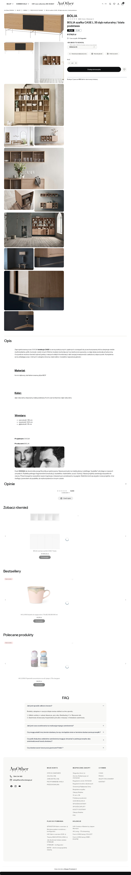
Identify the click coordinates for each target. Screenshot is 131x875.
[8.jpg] (34, 230)
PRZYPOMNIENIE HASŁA (55, 782)
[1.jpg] (49, 62)
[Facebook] (11, 786)
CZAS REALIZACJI (79, 801)
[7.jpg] (49, 201)
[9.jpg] (19, 259)
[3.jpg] (19, 137)
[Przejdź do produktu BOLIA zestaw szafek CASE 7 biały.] (45, 531)
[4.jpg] (49, 136)
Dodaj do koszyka (94, 69)
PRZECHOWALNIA (53, 784)
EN (106, 3)
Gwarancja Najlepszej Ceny (82, 787)
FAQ (74, 815)
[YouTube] (19, 786)
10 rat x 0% (76, 795)
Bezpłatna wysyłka (79, 789)
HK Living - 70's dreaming (81, 831)
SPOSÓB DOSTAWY (79, 804)
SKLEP (18, 10)
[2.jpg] (34, 105)
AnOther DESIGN (9, 10)
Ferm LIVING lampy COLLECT (82, 834)
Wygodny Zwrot (78, 773)
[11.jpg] (34, 290)
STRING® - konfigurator (55, 845)
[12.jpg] (19, 321)
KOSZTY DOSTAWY (79, 809)
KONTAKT (102, 782)
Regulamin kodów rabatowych (83, 784)
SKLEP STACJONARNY (106, 779)
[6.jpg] (19, 200)
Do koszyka (44, 557)
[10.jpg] (49, 258)
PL (102, 3)
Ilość (68, 59)
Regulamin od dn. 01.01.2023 (82, 781)
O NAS (101, 773)
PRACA (101, 776)
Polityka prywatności (79, 798)
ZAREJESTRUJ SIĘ (53, 779)
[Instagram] (15, 786)
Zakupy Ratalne (78, 792)
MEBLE (25, 10)
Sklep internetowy (64, 869)
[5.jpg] (34, 168)
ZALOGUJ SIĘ (51, 776)
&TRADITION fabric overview (56, 826)
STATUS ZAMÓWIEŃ (54, 773)
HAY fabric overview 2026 (56, 834)
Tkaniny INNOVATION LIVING (56, 837)
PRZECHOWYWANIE (36, 10)
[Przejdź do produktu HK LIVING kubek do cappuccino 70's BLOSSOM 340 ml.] (39, 595)
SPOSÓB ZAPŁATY (79, 807)
